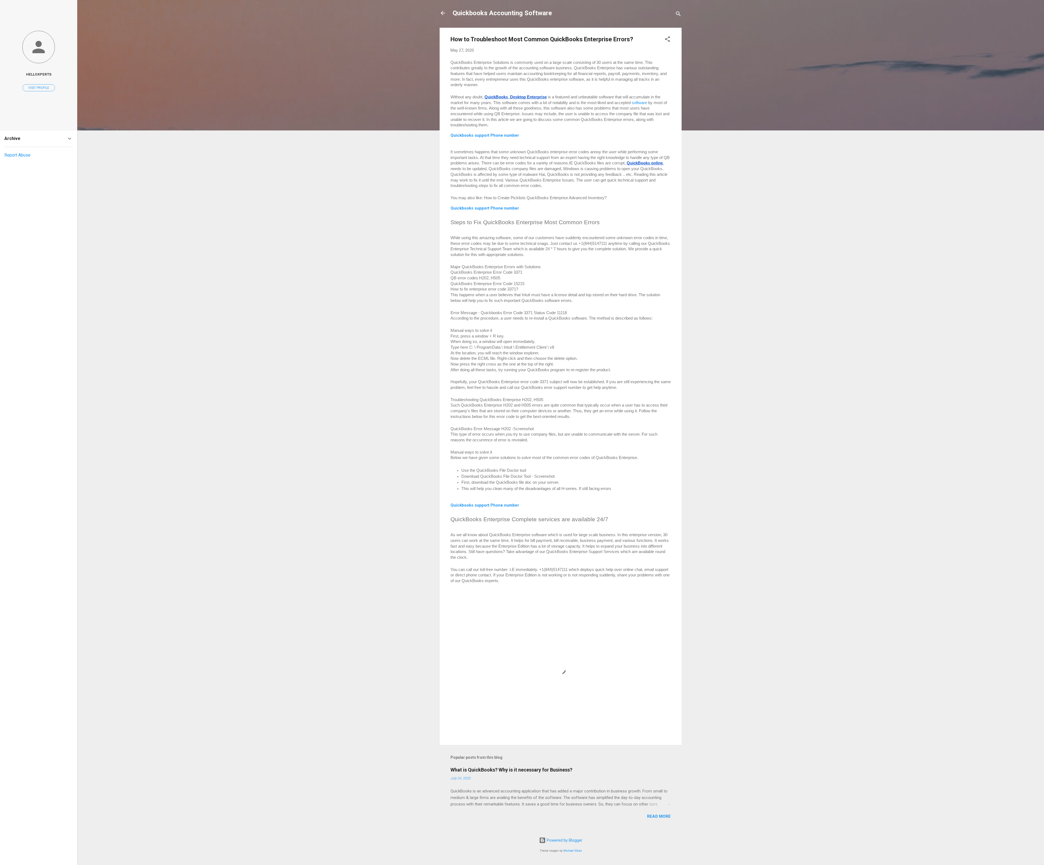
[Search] (678, 15)
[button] (667, 40)
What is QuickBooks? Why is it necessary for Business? (511, 770)
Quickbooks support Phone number (484, 208)
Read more (659, 816)
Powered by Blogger (564, 840)
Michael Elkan (572, 850)
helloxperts (38, 74)
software (639, 103)
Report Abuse (17, 155)
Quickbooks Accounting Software (502, 13)
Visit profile (38, 88)
